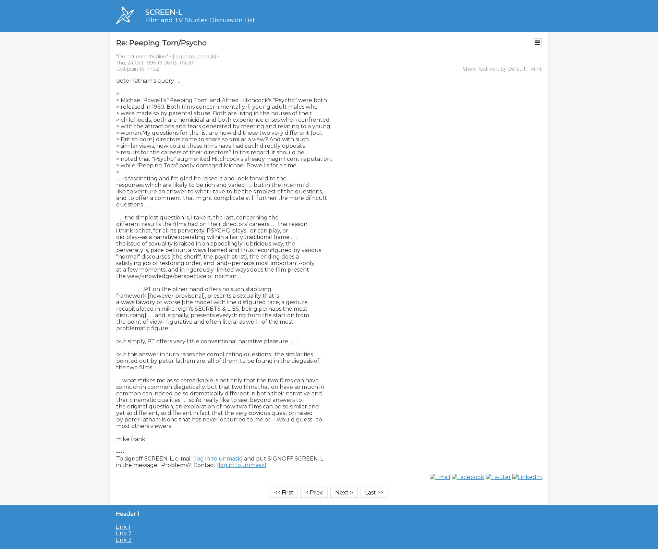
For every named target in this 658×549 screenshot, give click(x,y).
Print (536, 69)
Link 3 (123, 540)
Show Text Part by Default (494, 69)
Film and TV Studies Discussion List (200, 20)
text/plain (127, 69)
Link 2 (123, 533)
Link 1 (122, 527)
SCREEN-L (163, 12)
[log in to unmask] (194, 56)
